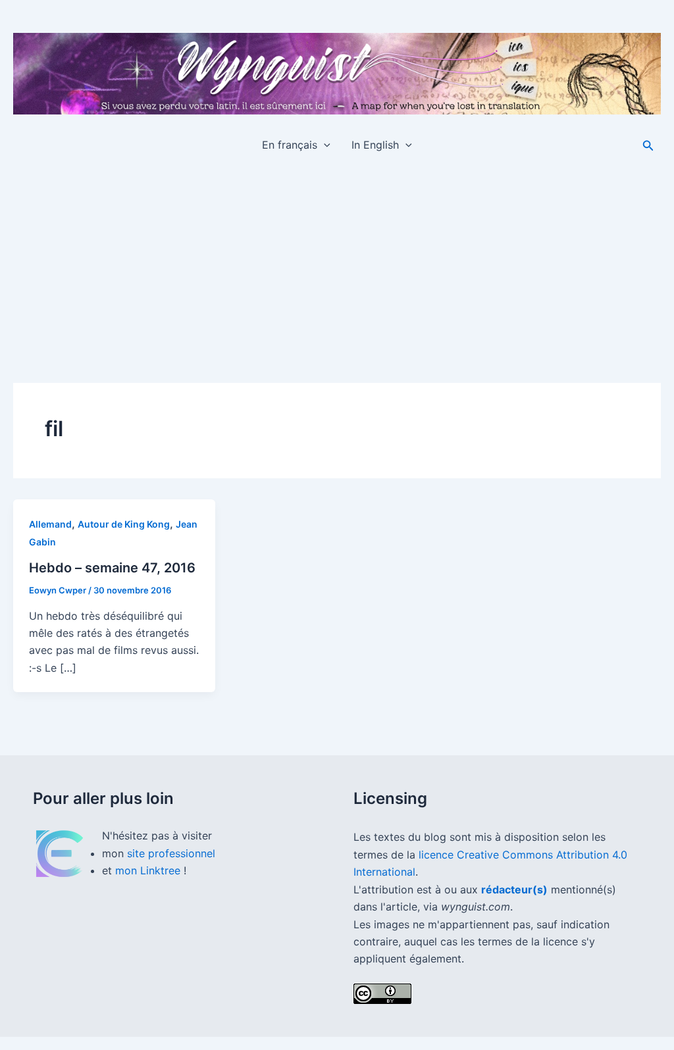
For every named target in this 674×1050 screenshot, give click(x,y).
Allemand (50, 524)
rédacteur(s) (514, 889)
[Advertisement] (337, 263)
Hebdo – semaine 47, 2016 (112, 568)
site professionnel (171, 853)
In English (375, 144)
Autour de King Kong (124, 524)
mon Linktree (149, 870)
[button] (323, 144)
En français (289, 144)
